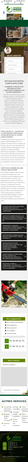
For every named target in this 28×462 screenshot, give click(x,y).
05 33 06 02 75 (8, 2)
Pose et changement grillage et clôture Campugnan (24, 418)
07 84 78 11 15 (21, 2)
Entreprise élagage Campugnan (15, 414)
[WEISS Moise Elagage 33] (14, 9)
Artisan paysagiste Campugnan (24, 409)
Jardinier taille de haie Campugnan (15, 422)
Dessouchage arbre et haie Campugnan (6, 409)
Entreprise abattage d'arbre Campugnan (6, 417)
